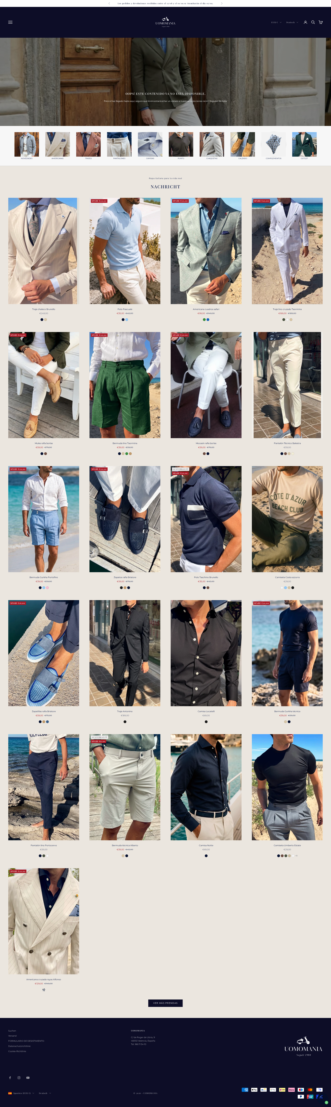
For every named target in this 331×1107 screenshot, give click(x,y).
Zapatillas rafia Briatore (44, 711)
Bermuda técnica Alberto (125, 845)
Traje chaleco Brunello (43, 309)
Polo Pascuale (125, 309)
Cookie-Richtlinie (17, 1051)
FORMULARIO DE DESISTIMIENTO (26, 1041)
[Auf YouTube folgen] (28, 1077)
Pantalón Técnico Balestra (287, 443)
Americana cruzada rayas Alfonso (43, 979)
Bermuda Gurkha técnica (287, 711)
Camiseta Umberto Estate (287, 845)
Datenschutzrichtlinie (19, 1046)
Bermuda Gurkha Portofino (43, 577)
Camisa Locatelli (206, 711)
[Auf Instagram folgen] (19, 1077)
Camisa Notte (206, 845)
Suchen (12, 1030)
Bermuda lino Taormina (125, 443)
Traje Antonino (125, 711)
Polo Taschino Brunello (206, 577)
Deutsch (290, 22)
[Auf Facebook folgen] (10, 1077)
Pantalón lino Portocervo (44, 845)
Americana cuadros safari (206, 309)
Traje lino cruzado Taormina (287, 309)
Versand (12, 1035)
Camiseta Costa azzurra (287, 577)
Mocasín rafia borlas (206, 443)
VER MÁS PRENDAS (165, 1003)
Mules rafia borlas (44, 443)
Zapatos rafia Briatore (125, 577)
